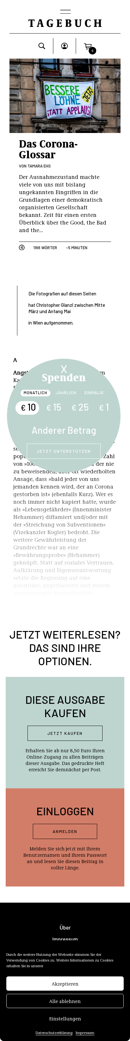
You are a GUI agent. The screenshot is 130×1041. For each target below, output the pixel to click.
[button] (88, 46)
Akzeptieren (65, 984)
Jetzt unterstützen (64, 451)
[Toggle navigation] (65, 12)
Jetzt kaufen (65, 733)
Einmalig (94, 392)
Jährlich (66, 392)
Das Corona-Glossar (48, 148)
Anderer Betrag (64, 430)
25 (80, 407)
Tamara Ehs (39, 165)
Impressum (85, 1032)
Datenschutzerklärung (54, 1032)
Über (65, 927)
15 (53, 407)
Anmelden (65, 831)
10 (28, 407)
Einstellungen (65, 1018)
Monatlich (35, 392)
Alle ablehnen (65, 1001)
